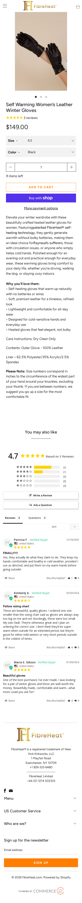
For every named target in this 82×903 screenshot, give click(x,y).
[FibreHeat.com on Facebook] (5, 791)
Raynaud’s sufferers (48, 243)
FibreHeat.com (32, 877)
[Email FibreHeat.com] (11, 791)
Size (11, 141)
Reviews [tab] (10, 518)
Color (12, 152)
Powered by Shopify (57, 877)
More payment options (41, 208)
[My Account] (3, 6)
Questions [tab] (34, 518)
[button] (70, 578)
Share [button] (11, 578)
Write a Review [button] (42, 495)
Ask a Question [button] (42, 505)
